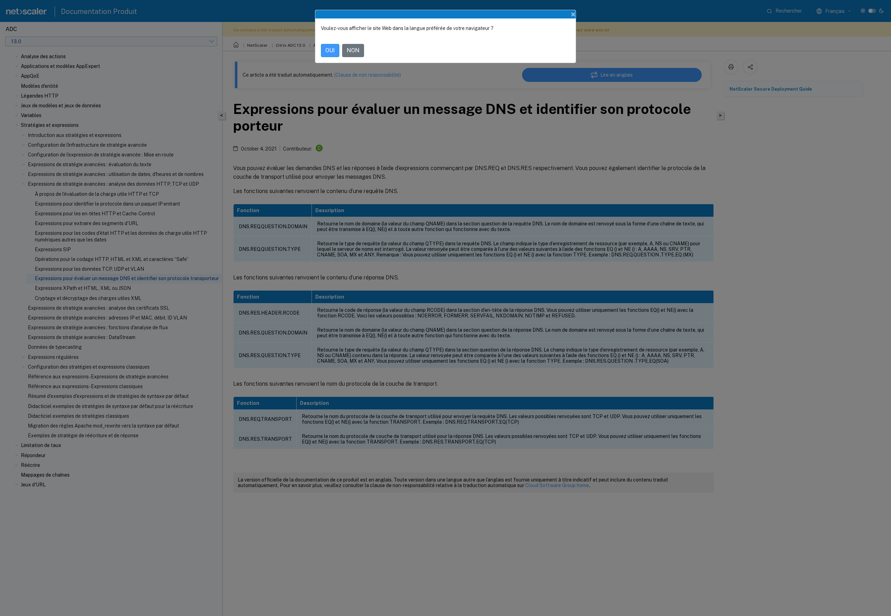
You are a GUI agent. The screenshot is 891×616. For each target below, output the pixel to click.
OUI (330, 50)
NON (353, 50)
